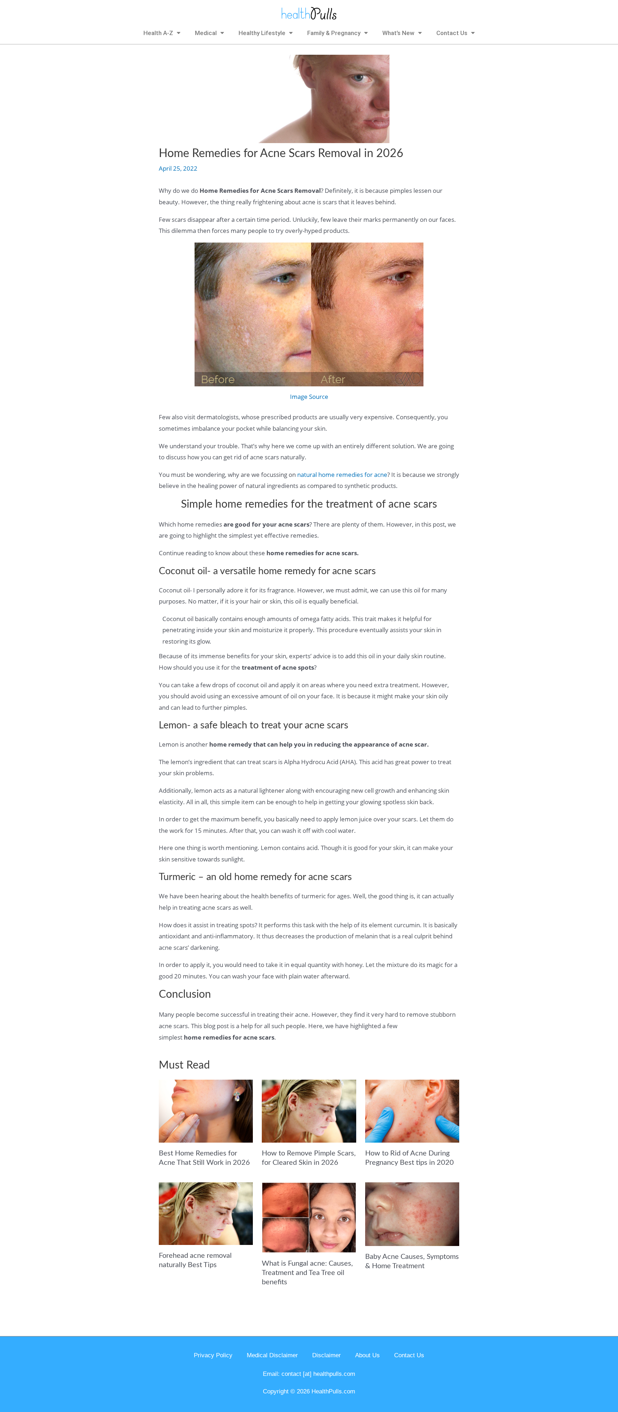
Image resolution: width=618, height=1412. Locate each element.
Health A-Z (158, 32)
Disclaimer (326, 1355)
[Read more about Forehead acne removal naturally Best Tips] (206, 1213)
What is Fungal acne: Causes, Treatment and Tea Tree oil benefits (307, 1273)
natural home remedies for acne (342, 474)
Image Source (309, 396)
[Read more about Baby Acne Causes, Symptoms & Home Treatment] (412, 1213)
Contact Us (451, 32)
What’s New (398, 32)
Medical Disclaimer (272, 1355)
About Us (367, 1355)
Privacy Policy (213, 1355)
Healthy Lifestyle (262, 32)
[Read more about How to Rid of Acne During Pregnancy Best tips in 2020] (412, 1110)
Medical (206, 32)
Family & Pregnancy (333, 32)
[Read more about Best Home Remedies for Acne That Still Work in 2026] (206, 1110)
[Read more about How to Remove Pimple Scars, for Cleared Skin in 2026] (309, 1110)
